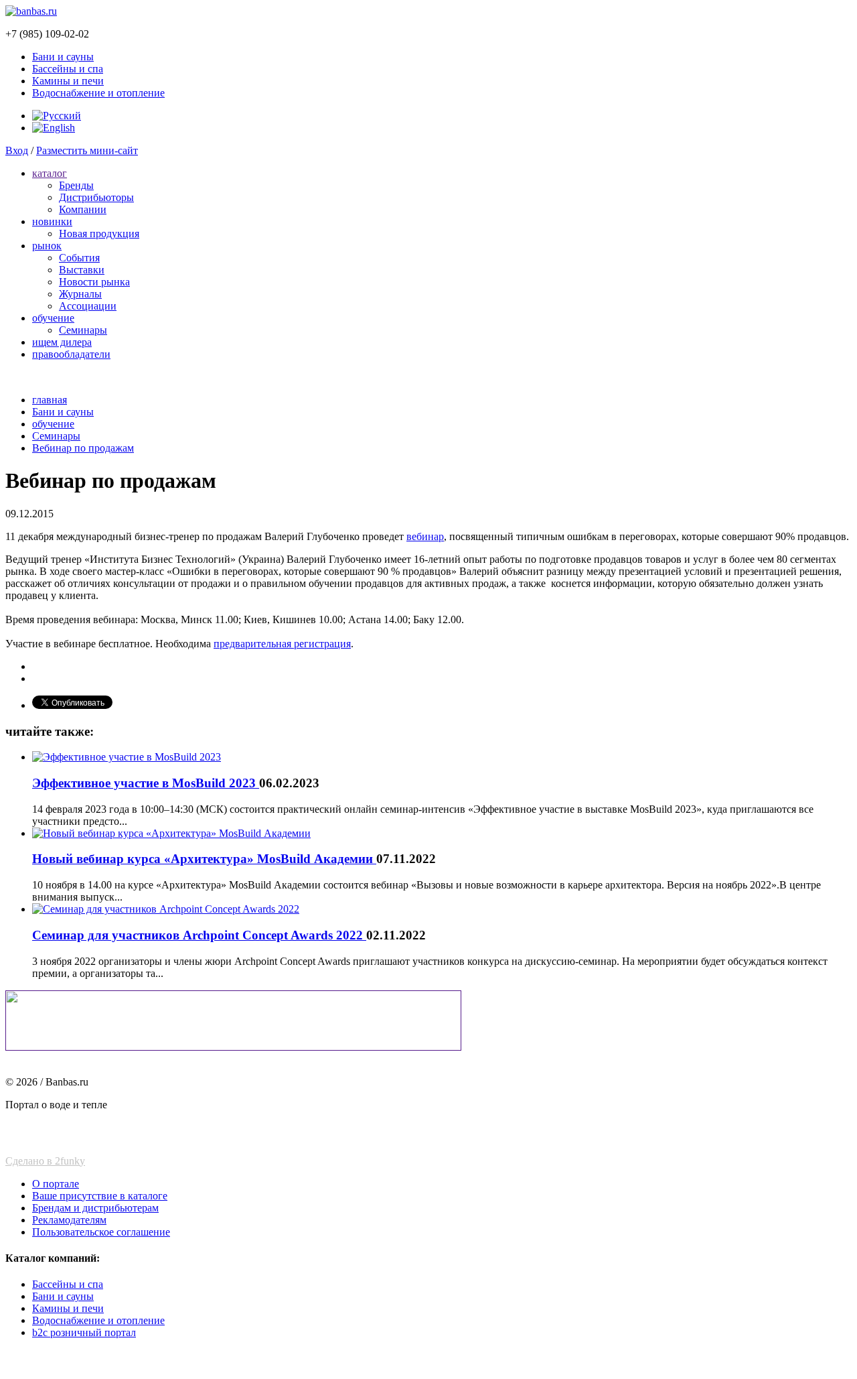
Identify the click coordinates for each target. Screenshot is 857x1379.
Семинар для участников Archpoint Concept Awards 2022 (199, 935)
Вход (16, 150)
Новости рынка (94, 281)
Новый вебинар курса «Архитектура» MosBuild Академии (204, 859)
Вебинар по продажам (83, 448)
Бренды (76, 185)
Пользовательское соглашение (101, 1232)
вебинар (425, 536)
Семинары (83, 330)
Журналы (80, 294)
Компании (82, 209)
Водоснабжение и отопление (98, 92)
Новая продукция (99, 233)
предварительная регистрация (282, 643)
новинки (52, 221)
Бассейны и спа (67, 68)
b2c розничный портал (84, 1332)
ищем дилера (62, 342)
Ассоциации (87, 306)
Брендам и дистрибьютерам (95, 1207)
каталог (49, 173)
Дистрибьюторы (96, 197)
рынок (47, 245)
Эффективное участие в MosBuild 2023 (145, 783)
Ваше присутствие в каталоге (99, 1195)
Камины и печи (68, 80)
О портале (55, 1183)
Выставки (81, 269)
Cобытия (79, 257)
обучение (53, 318)
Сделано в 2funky (45, 1161)
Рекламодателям (69, 1220)
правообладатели (71, 354)
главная (49, 399)
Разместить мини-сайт (87, 150)
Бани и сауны (63, 56)
